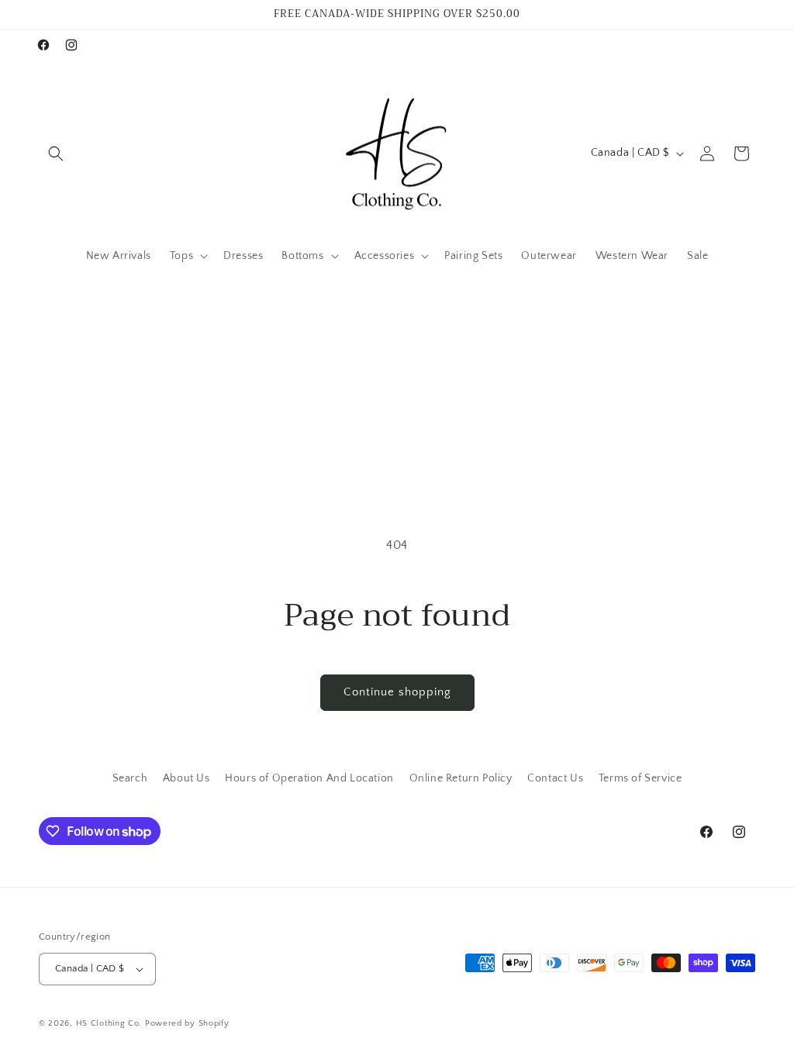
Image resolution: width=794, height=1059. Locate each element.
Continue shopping (397, 692)
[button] (56, 153)
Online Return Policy (461, 778)
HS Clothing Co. (110, 1023)
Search (130, 778)
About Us (186, 778)
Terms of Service (640, 778)
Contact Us (555, 778)
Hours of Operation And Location (309, 778)
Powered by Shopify (187, 1023)
